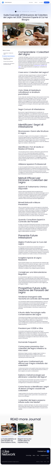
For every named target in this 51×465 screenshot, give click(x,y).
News (34, 455)
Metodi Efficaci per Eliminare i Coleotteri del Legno (8, 59)
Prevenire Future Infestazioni (8, 61)
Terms (45, 461)
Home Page (28, 455)
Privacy (41, 461)
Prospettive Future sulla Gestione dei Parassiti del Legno (8, 64)
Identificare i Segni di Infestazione (9, 56)
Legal (48, 461)
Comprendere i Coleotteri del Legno (8, 53)
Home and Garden (33, 11)
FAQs (38, 455)
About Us (37, 461)
